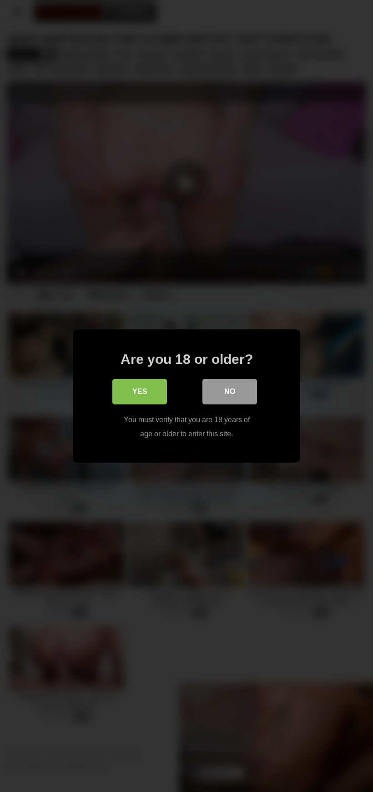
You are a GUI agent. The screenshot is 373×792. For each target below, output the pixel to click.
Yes (139, 391)
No (229, 391)
